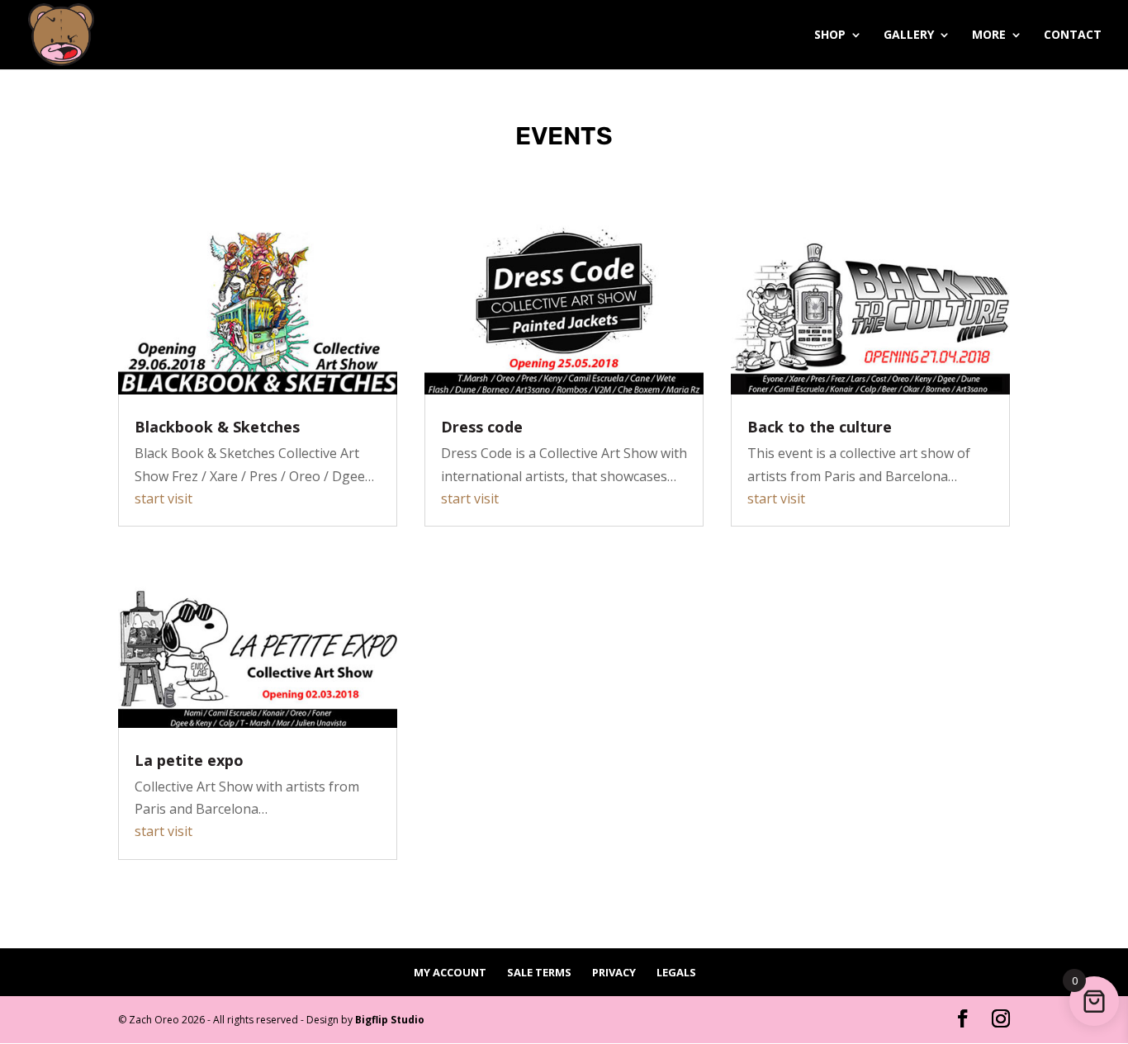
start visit (163, 498)
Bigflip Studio (389, 1020)
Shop (830, 35)
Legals (676, 972)
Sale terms (539, 972)
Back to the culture (819, 427)
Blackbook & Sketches (217, 427)
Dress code (482, 427)
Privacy (614, 972)
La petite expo (189, 760)
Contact (1073, 35)
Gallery (909, 35)
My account (450, 972)
